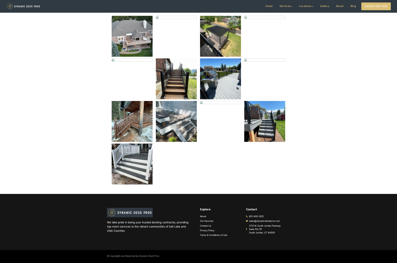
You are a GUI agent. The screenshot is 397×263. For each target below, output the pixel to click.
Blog (353, 6)
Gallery (324, 6)
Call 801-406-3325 (376, 6)
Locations (305, 6)
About (340, 6)
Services (285, 6)
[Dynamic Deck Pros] (130, 212)
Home (269, 6)
